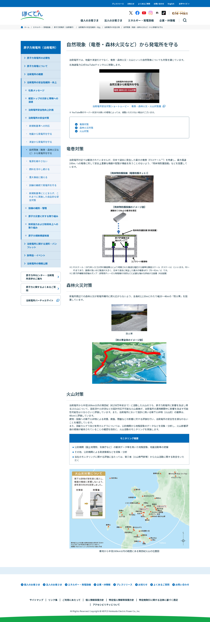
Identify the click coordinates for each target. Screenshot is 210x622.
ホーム (26, 27)
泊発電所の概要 (35, 74)
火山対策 (84, 131)
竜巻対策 (84, 124)
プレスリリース (118, 3)
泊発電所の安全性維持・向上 (89, 27)
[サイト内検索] (185, 20)
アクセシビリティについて (106, 604)
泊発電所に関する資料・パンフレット (42, 245)
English (171, 3)
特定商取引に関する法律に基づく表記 (158, 600)
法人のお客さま (54, 584)
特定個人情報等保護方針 (121, 600)
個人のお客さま (32, 584)
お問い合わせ (159, 3)
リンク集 (52, 600)
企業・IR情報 (103, 584)
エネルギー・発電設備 (41, 27)
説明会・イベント (36, 255)
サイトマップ (36, 600)
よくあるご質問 (144, 3)
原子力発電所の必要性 (38, 58)
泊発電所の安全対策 (112, 27)
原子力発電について (37, 66)
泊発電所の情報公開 (37, 263)
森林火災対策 (86, 127)
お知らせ (130, 3)
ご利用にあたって (71, 600)
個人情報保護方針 (95, 600)
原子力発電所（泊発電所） (64, 27)
